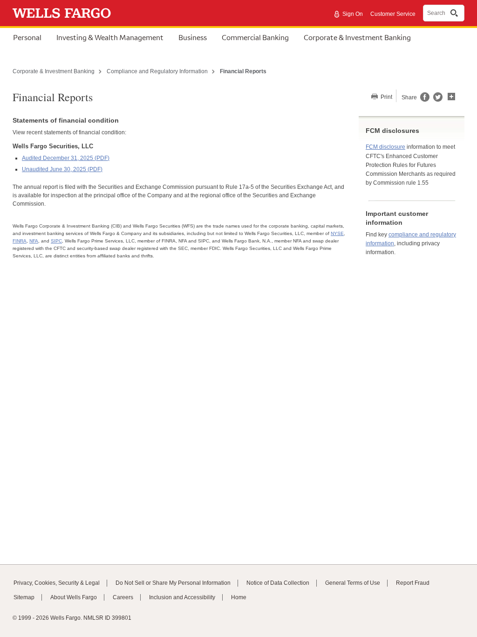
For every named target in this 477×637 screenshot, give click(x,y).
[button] (451, 96)
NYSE (337, 233)
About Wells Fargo (73, 597)
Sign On (352, 14)
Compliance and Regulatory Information (157, 71)
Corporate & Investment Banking (357, 37)
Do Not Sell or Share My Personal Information (173, 583)
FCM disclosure (385, 147)
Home (238, 597)
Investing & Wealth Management (110, 37)
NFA (33, 240)
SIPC (56, 240)
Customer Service (393, 14)
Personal (27, 37)
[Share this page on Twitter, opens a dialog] (436, 100)
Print (385, 97)
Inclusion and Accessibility (182, 597)
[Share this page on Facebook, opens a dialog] (424, 100)
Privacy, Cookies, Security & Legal (57, 583)
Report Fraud (412, 583)
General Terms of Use (352, 583)
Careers (123, 597)
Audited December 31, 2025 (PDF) (65, 158)
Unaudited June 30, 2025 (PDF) (62, 169)
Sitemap (24, 597)
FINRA (20, 240)
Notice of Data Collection (277, 583)
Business (192, 37)
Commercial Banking (255, 37)
